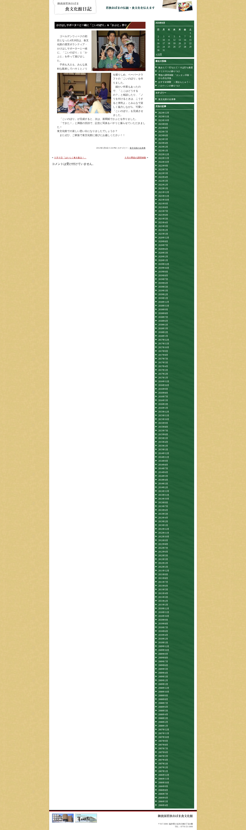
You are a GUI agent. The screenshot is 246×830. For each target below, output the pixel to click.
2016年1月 (163, 408)
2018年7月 (163, 317)
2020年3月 (163, 253)
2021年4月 (163, 222)
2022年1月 (163, 188)
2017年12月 (163, 340)
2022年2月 (163, 184)
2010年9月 (163, 620)
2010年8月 (163, 623)
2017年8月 (163, 355)
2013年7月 (163, 506)
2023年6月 (163, 135)
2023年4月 (163, 143)
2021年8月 (163, 207)
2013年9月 (163, 502)
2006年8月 (163, 790)
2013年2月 (163, 521)
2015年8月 (163, 427)
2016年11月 (163, 381)
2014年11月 (163, 457)
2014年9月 (163, 461)
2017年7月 (163, 359)
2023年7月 (163, 131)
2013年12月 (163, 491)
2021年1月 (163, 234)
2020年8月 (163, 241)
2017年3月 (163, 370)
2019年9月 (163, 271)
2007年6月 (163, 752)
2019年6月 (163, 283)
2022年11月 (163, 158)
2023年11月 (163, 116)
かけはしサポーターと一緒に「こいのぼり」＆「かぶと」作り (91, 25)
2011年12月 (163, 570)
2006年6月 (163, 797)
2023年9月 (163, 124)
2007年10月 (163, 737)
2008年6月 (163, 707)
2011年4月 (163, 593)
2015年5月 (163, 438)
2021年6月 (163, 215)
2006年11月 (163, 779)
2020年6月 (163, 249)
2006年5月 (163, 801)
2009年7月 (163, 661)
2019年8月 (163, 275)
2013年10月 (163, 499)
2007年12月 (163, 729)
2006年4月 (163, 805)
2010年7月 (163, 627)
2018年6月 (163, 321)
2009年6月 (163, 665)
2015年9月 (163, 423)
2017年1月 (163, 377)
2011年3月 (163, 597)
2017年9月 (163, 351)
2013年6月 (163, 510)
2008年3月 (163, 718)
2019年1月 (163, 298)
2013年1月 (163, 525)
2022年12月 (163, 154)
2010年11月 (163, 612)
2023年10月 (163, 120)
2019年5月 (163, 287)
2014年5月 (163, 476)
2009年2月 (163, 680)
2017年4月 (163, 366)
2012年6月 (163, 552)
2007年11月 (163, 733)
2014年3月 (163, 483)
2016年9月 (163, 389)
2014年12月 (163, 453)
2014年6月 (163, 472)
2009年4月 (163, 673)
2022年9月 (163, 166)
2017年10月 (163, 347)
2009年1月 (163, 684)
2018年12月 (163, 302)
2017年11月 (163, 343)
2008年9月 (163, 695)
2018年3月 (163, 328)
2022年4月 (163, 177)
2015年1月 (163, 449)
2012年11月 (163, 533)
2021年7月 (163, 211)
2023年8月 (163, 128)
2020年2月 (163, 256)
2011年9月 (163, 574)
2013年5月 (163, 514)
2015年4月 (163, 442)
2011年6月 (163, 586)
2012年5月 (163, 555)
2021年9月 (163, 203)
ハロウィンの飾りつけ (169, 86)
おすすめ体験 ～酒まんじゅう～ (174, 82)
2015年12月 (163, 411)
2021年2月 (163, 230)
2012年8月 (163, 544)
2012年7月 (163, 548)
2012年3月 (163, 559)
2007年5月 (163, 756)
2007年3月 (163, 763)
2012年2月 (163, 563)
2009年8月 (163, 657)
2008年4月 (163, 714)
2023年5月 (163, 139)
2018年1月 (163, 336)
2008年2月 (163, 722)
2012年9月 (163, 540)
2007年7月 (163, 748)
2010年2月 (163, 639)
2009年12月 (163, 646)
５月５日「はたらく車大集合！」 (70, 157)
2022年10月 (163, 162)
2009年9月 (163, 654)
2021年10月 (163, 200)
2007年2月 (163, 767)
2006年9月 (163, 786)
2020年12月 (163, 237)
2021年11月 (163, 196)
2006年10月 (163, 782)
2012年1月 (163, 567)
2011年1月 (163, 604)
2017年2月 (163, 374)
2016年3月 (163, 404)
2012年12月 (163, 529)
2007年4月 (163, 760)
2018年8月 (163, 313)
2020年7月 (163, 245)
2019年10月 (163, 268)
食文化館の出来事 (138, 148)
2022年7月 (163, 169)
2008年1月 (163, 726)
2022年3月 (163, 181)
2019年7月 (163, 279)
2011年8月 (163, 578)
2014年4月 (163, 480)
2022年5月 (163, 173)
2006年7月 (163, 794)
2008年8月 (163, 699)
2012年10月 (163, 536)
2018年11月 (163, 306)
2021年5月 (163, 219)
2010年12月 (163, 608)
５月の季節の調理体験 (135, 157)
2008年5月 (163, 710)
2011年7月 (163, 582)
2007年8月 (163, 745)
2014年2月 (163, 487)
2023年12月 (163, 113)
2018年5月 (163, 324)
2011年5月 (163, 589)
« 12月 (159, 54)
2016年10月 (163, 385)
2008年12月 (163, 688)
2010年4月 (163, 635)
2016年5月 (163, 400)
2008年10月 (163, 692)
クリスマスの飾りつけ (169, 71)
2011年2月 (163, 601)
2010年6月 (163, 631)
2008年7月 (163, 703)
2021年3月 (163, 226)
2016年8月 (163, 393)
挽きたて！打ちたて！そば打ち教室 (175, 67)
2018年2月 (163, 332)
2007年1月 (163, 771)
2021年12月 (163, 192)
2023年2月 (163, 147)
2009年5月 (163, 669)
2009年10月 (163, 650)
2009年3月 (163, 676)
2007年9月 (163, 741)
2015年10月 (163, 419)
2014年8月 (163, 464)
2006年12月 (163, 775)
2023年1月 (163, 150)
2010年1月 (163, 642)
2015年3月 (163, 446)
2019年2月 (163, 294)
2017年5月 (163, 362)
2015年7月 (163, 430)
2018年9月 (163, 309)
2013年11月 (163, 495)
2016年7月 (163, 396)
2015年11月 (163, 415)
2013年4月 (163, 517)
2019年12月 (163, 264)
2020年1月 (163, 260)
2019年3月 (163, 290)
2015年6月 (163, 434)
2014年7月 (163, 468)
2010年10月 (163, 616)
